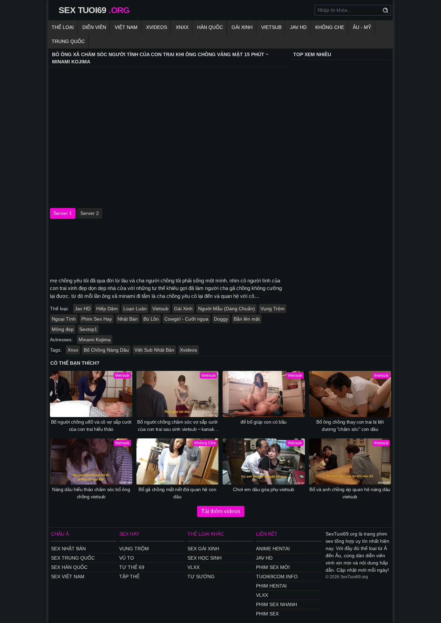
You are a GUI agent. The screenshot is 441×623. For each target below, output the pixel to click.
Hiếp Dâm (107, 308)
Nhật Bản (127, 319)
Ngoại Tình (64, 319)
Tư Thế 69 (131, 567)
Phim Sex (267, 613)
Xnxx (182, 27)
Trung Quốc (68, 41)
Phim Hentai (271, 586)
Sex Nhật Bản (68, 548)
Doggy (221, 319)
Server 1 (62, 213)
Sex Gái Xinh (203, 548)
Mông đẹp (63, 329)
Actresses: (61, 339)
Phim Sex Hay (96, 319)
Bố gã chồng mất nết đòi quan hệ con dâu (177, 493)
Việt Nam (126, 27)
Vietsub (271, 27)
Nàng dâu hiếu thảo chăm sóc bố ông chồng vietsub (91, 493)
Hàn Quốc (210, 27)
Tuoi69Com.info (277, 576)
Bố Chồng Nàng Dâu (106, 350)
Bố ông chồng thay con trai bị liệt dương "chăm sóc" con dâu (349, 425)
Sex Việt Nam (67, 576)
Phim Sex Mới (273, 567)
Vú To (126, 558)
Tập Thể (129, 576)
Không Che (329, 27)
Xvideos (156, 27)
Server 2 (89, 213)
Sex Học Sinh (204, 558)
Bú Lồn (151, 319)
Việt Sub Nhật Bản (154, 350)
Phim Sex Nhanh (276, 604)
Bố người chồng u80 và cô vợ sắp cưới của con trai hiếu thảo (91, 425)
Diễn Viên (94, 27)
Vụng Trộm (272, 308)
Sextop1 (88, 329)
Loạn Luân (135, 308)
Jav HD (83, 308)
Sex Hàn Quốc (69, 567)
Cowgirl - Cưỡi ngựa (186, 319)
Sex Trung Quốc (73, 558)
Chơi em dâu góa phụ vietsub (263, 489)
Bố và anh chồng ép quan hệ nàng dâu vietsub (349, 493)
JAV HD (298, 27)
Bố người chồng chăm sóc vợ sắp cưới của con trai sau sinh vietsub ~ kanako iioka (177, 426)
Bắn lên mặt (247, 319)
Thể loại (63, 27)
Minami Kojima (95, 339)
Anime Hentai (273, 548)
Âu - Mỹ (362, 27)
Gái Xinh (242, 27)
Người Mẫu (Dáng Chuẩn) (226, 308)
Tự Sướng (201, 576)
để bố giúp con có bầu (263, 422)
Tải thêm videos (220, 511)
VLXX (193, 567)
